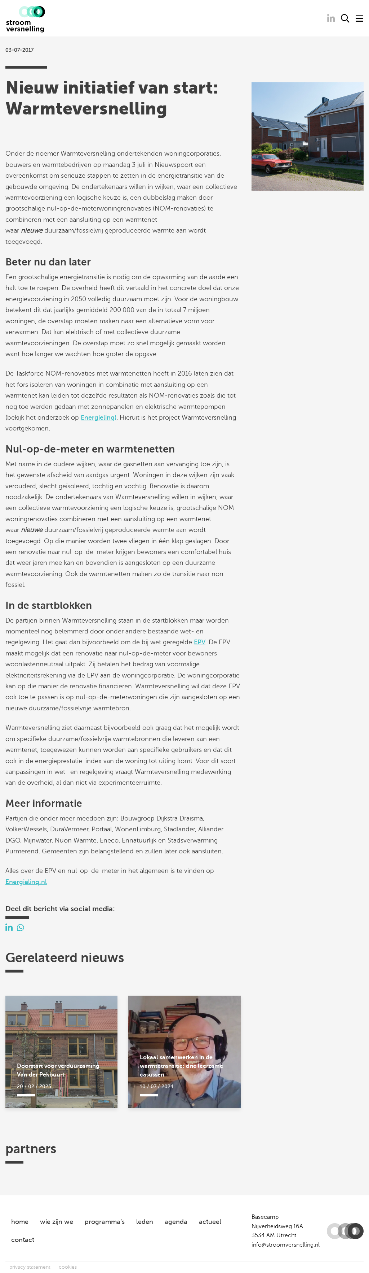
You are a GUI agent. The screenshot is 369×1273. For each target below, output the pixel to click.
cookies (68, 1267)
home (19, 1221)
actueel (210, 1221)
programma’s (105, 1221)
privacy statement (29, 1267)
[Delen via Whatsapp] (20, 927)
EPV (199, 642)
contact (22, 1239)
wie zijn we (56, 1221)
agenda (176, 1221)
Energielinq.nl (26, 882)
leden (144, 1221)
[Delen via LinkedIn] (9, 927)
